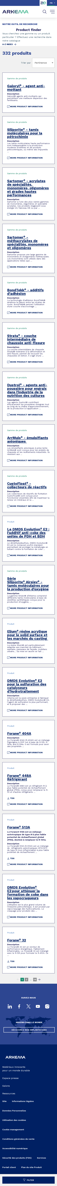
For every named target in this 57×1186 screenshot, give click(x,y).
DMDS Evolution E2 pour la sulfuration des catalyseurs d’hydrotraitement (26, 686)
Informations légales (23, 1101)
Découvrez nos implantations (29, 1030)
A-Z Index (7, 44)
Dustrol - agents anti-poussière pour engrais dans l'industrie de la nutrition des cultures (27, 390)
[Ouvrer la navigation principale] (52, 12)
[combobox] (35, 63)
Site (4, 1101)
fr (51, 3)
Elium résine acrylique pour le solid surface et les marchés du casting (27, 635)
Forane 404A (19, 733)
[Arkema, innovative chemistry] (15, 1060)
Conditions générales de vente (18, 1139)
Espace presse (10, 1078)
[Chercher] (45, 11)
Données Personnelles (14, 1110)
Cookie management (13, 1129)
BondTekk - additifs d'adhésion (25, 292)
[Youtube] (38, 1006)
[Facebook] (19, 1006)
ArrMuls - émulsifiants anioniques (27, 439)
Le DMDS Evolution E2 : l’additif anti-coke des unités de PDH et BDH (28, 532)
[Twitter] (28, 1006)
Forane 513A (18, 827)
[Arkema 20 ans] (43, 5)
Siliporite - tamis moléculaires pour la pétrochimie (24, 133)
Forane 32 (16, 940)
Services (41, 1158)
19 (35, 979)
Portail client (9, 1167)
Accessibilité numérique (15, 1148)
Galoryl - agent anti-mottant (26, 88)
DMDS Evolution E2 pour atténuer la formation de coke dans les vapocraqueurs (27, 892)
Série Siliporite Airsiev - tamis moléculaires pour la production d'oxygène (28, 583)
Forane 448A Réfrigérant (19, 777)
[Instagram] (47, 1006)
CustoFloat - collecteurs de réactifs (27, 485)
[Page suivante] (39, 979)
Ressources (8, 1093)
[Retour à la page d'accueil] (15, 12)
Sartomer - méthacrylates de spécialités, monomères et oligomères (27, 242)
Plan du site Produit (31, 1167)
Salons (6, 1085)
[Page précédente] (18, 979)
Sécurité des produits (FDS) (17, 1158)
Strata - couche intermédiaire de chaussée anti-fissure (26, 339)
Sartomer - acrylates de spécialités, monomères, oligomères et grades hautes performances (28, 188)
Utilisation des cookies (14, 1120)
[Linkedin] (9, 1006)
